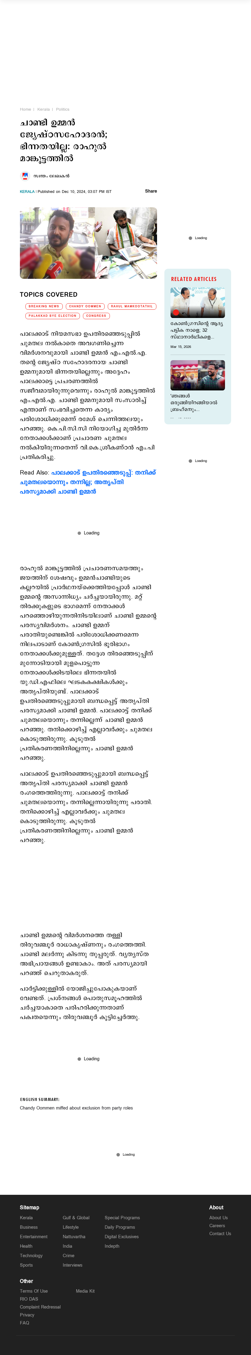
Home (25, 109)
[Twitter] (111, 1345)
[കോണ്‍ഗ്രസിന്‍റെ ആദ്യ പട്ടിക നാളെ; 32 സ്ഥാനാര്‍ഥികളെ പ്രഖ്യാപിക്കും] (197, 302)
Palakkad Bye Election (53, 316)
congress (96, 316)
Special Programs (122, 1218)
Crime (68, 1256)
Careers (217, 1226)
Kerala (43, 109)
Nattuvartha (74, 1237)
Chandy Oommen (85, 306)
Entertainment (33, 1237)
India (67, 1246)
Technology (31, 1256)
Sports (26, 1265)
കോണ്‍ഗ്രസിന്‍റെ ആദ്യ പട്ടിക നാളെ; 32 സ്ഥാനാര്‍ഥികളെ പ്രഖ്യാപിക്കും (196, 330)
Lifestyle (71, 1227)
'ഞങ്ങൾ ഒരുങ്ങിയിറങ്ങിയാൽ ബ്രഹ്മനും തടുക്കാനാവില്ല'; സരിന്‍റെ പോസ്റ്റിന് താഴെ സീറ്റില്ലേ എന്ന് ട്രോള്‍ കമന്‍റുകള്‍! (194, 403)
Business (29, 1227)
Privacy (27, 1315)
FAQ (24, 1323)
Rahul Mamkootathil (132, 306)
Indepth (112, 1246)
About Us (218, 1218)
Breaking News (44, 306)
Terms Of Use (34, 1291)
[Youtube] (154, 1345)
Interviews (72, 1265)
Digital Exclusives (122, 1237)
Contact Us (220, 1234)
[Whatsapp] (96, 1345)
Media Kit (85, 1291)
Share (151, 191)
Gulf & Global (76, 1218)
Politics (62, 109)
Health (26, 1246)
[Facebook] (140, 1345)
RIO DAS (29, 1299)
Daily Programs (120, 1227)
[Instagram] (125, 1345)
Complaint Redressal (40, 1307)
